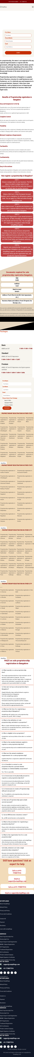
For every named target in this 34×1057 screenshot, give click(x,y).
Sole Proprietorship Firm (6, 936)
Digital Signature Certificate (7, 957)
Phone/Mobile (8, 38)
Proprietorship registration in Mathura (20, 572)
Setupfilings (14, 1049)
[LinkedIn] (15, 972)
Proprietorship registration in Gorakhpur (12, 565)
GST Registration (4, 947)
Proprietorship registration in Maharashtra (12, 454)
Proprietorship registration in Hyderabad (4, 551)
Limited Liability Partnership (7, 960)
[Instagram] (8, 972)
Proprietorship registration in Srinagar (28, 558)
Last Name (5, 386)
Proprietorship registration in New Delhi (4, 543)
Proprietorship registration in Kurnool (20, 536)
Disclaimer (3, 925)
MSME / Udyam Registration (7, 944)
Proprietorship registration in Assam (21, 419)
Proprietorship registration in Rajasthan (29, 454)
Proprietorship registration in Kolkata (4, 558)
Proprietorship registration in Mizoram (29, 445)
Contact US (3, 918)
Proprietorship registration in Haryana (29, 428)
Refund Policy (3, 907)
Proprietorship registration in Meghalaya (21, 445)
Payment (2, 922)
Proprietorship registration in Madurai (20, 558)
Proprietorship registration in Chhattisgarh (4, 428)
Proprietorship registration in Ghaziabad (12, 558)
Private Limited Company (6, 954)
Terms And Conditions (6, 914)
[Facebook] (1, 972)
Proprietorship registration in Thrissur (28, 572)
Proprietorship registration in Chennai (4, 536)
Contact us (3, 996)
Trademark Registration (6, 949)
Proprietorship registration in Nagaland (4, 454)
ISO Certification (4, 952)
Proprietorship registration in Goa (12, 428)
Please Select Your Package (9, 398)
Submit (18, 52)
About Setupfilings (5, 903)
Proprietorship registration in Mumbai (12, 536)
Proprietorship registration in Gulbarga (12, 572)
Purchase (7, 408)
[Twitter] (5, 972)
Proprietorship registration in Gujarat (21, 428)
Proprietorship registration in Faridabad (12, 543)
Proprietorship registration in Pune (4, 572)
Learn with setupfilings (6, 929)
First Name (8, 32)
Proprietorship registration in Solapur (28, 551)
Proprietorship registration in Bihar (29, 419)
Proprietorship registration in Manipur (12, 445)
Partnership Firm (4, 939)
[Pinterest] (12, 972)
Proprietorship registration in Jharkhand (12, 436)
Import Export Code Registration (8, 942)
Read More (3, 463)
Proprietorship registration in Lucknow (20, 551)
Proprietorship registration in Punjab (21, 454)
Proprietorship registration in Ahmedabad (4, 565)
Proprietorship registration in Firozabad (12, 551)
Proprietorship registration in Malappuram (20, 565)
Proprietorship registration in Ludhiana (20, 543)
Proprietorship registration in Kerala (29, 436)
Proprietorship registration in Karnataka (21, 436)
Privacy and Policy (5, 910)
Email (6, 44)
